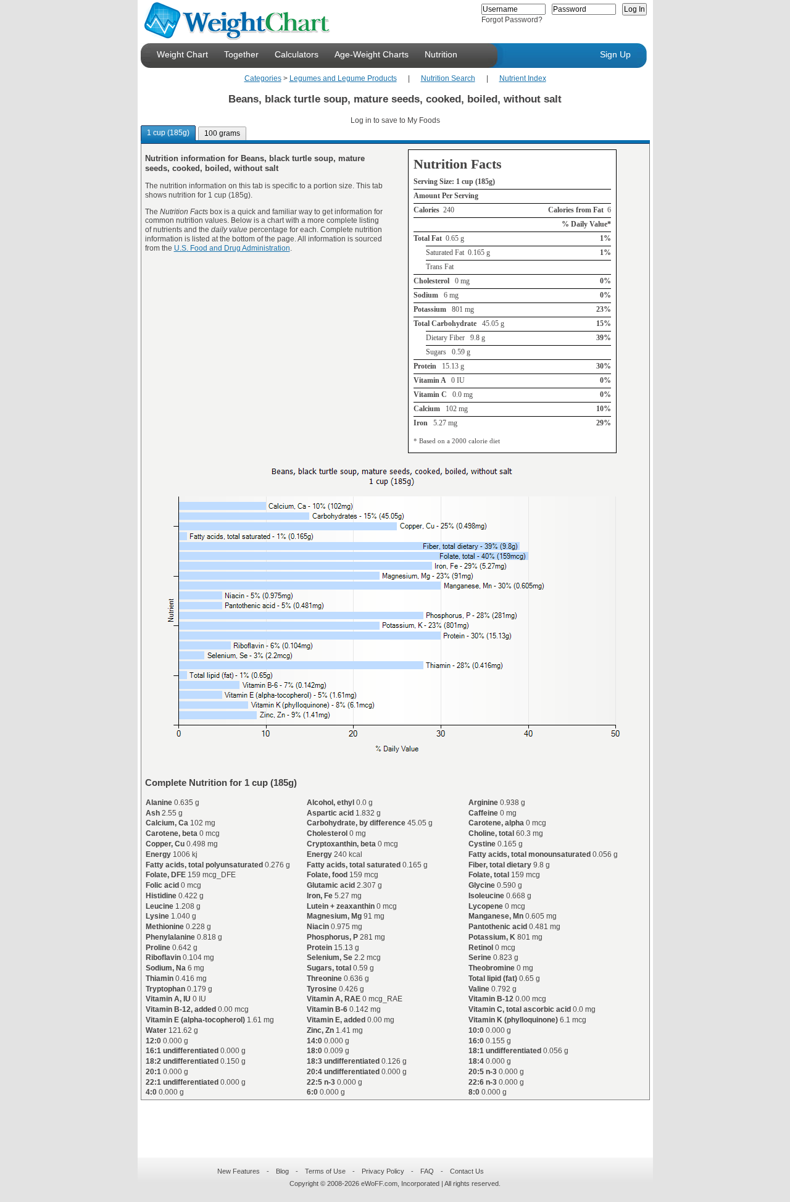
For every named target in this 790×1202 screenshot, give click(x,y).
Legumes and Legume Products (343, 78)
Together (241, 54)
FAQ (427, 1171)
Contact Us (467, 1171)
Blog (282, 1171)
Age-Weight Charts (372, 54)
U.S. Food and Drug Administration (232, 248)
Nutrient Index (522, 78)
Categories (262, 78)
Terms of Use (325, 1171)
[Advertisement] (385, 1121)
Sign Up (615, 54)
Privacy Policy (383, 1171)
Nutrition (441, 54)
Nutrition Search (448, 78)
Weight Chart (182, 54)
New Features (238, 1171)
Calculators (296, 54)
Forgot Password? (512, 19)
